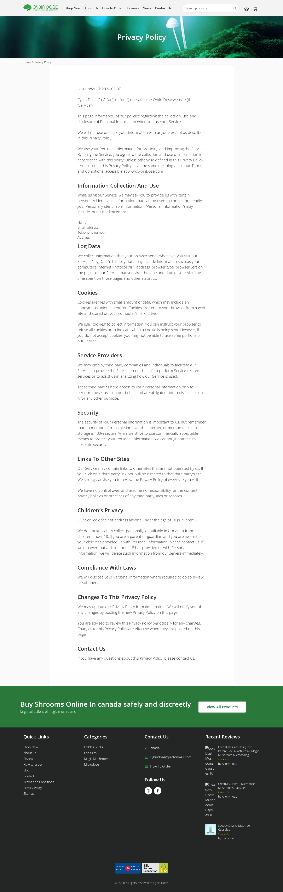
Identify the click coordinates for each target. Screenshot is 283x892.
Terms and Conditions (38, 782)
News (147, 8)
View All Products (222, 706)
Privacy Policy (32, 788)
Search (235, 8)
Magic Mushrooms (97, 759)
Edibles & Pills (93, 747)
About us (91, 8)
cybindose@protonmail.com (170, 757)
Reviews (133, 8)
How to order (112, 8)
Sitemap (29, 793)
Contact (28, 776)
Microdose (91, 764)
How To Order (160, 766)
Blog (26, 770)
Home (27, 62)
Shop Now (73, 8)
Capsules (90, 753)
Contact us (163, 8)
